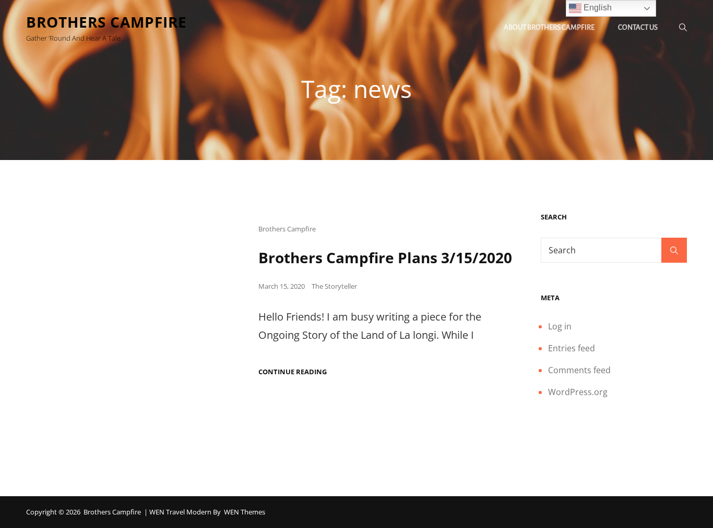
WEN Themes (244, 512)
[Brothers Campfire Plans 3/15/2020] (131, 298)
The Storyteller (334, 286)
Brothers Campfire (106, 22)
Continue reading (292, 371)
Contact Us (638, 27)
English (596, 7)
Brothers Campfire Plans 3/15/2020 (385, 257)
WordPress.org (578, 392)
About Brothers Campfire (549, 27)
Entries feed (571, 348)
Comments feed (579, 370)
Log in (560, 326)
